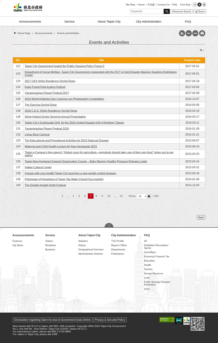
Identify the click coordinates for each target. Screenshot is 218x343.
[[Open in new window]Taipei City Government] (186, 321)
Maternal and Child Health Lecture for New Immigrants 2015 (61, 146)
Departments (118, 249)
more (147, 288)
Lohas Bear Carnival (37, 134)
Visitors (49, 241)
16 (121, 196)
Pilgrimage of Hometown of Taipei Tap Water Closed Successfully (64, 179)
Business (50, 249)
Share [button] (201, 11)
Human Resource (153, 273)
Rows (132, 196)
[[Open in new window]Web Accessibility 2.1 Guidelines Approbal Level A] (166, 319)
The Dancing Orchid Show (41, 104)
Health (147, 265)
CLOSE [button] (202, 50)
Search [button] (167, 11)
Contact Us (163, 4)
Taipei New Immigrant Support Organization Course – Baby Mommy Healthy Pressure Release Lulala (86, 161)
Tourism (148, 269)
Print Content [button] (202, 33)
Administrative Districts (90, 253)
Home (141, 4)
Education (149, 260)
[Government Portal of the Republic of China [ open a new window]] (179, 321)
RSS (182, 33)
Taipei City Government (27, 8)
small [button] (195, 5)
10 (108, 196)
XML (189, 33)
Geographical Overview (91, 249)
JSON (195, 33)
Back (201, 217)
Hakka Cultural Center (38, 167)
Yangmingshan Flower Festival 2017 (47, 93)
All (145, 241)
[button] (149, 196)
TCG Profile (117, 241)
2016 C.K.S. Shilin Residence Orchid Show (51, 110)
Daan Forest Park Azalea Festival (45, 87)
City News (17, 245)
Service (69, 21)
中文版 (151, 4)
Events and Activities (68, 33)
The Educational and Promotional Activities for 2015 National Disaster (67, 140)
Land (147, 277)
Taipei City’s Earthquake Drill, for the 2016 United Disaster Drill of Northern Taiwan (74, 122)
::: (1, 1)
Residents (50, 245)
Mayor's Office (119, 245)
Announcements (30, 21)
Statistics (83, 241)
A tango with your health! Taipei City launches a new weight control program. (70, 173)
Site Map (130, 4)
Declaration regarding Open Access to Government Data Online (52, 319)
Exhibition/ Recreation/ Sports (156, 246)
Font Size (185, 4)
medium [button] (199, 5)
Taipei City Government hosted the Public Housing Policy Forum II (64, 66)
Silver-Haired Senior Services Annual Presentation (55, 116)
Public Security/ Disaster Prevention (157, 283)
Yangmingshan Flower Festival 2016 (47, 128)
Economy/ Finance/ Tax (156, 256)
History (82, 245)
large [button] (204, 5)
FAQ (174, 4)
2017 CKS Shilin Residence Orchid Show (50, 81)
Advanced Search (181, 11)
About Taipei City (109, 21)
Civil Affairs (150, 252)
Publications (117, 253)
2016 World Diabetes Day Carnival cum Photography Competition (64, 98)
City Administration (148, 21)
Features (17, 241)
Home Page (24, 33)
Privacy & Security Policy (110, 319)
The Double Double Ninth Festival (45, 185)
